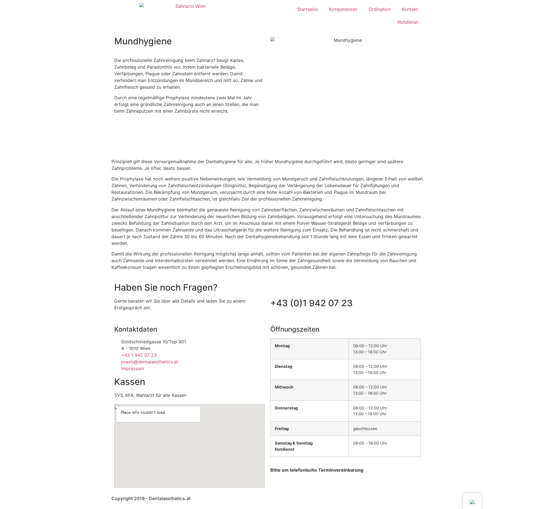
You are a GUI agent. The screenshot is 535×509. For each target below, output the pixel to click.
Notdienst (407, 22)
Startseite (307, 9)
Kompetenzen (343, 9)
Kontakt (410, 9)
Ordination (380, 9)
